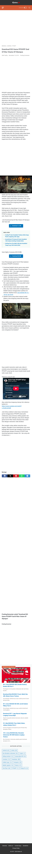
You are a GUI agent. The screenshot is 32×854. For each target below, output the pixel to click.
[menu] (4, 8)
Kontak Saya (18, 845)
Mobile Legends (8, 765)
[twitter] (10, 475)
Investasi (6, 759)
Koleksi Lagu (7, 762)
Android (6, 750)
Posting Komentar (24, 55)
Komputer (17, 762)
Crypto (22, 753)
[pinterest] (16, 475)
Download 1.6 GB (16, 225)
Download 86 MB (16, 256)
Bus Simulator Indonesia (10, 753)
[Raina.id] (16, 2)
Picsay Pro (24, 768)
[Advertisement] (16, 27)
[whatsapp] (22, 475)
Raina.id (20, 851)
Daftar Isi (10, 845)
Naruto (18, 765)
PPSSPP (15, 768)
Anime (14, 750)
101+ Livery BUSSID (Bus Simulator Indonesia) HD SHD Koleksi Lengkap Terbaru (13, 735)
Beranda (4, 845)
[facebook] (4, 475)
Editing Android (8, 756)
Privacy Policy (16, 848)
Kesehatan (16, 759)
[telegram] (27, 475)
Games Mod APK (20, 756)
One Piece (6, 768)
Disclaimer (25, 845)
